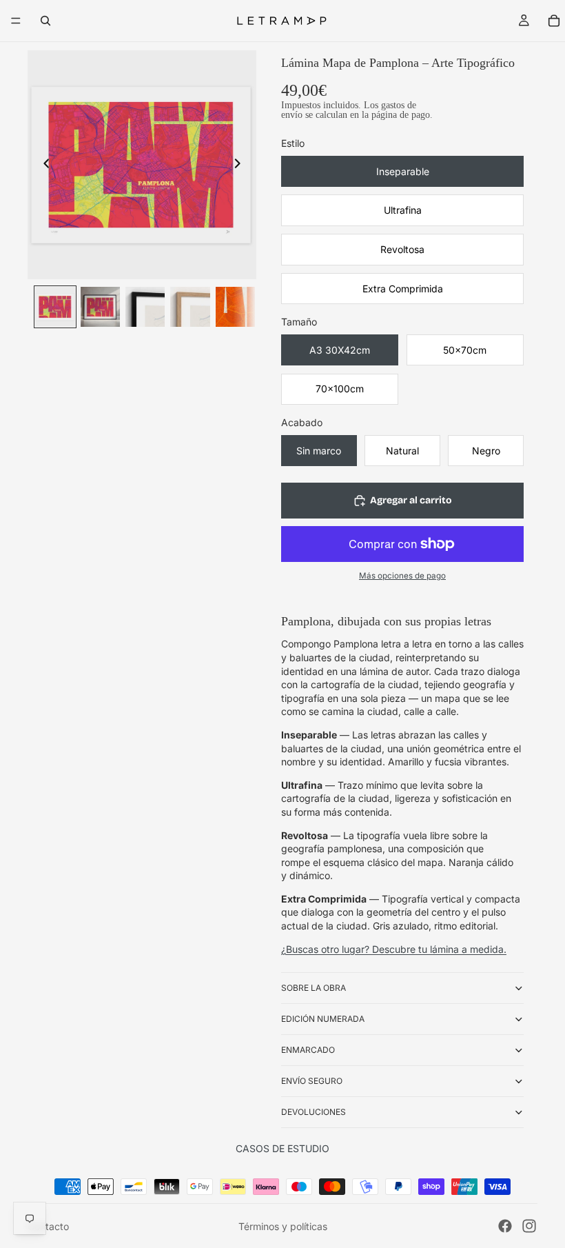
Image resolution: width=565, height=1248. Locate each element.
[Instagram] (529, 1226)
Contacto (48, 1226)
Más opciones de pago (402, 576)
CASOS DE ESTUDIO (282, 1148)
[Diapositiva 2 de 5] (100, 306)
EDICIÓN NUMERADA (322, 1019)
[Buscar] (45, 21)
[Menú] (16, 21)
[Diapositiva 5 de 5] (235, 306)
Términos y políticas (282, 1226)
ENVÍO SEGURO (311, 1081)
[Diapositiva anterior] (43, 165)
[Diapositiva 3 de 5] (145, 306)
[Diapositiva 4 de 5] (189, 306)
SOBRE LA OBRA (313, 988)
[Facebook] (505, 1226)
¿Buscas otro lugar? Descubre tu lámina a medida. (393, 949)
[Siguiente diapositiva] (241, 165)
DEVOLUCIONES (313, 1112)
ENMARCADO (308, 1050)
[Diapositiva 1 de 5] (54, 306)
